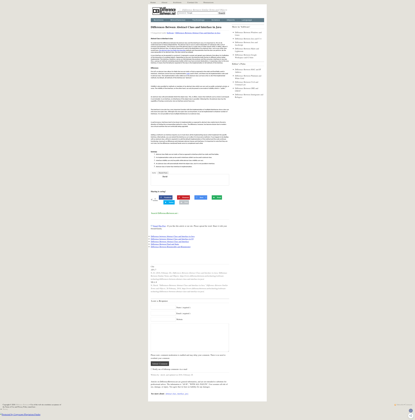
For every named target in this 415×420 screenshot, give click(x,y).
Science (215, 20)
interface (180, 393)
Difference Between (22, 404)
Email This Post (159, 226)
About (164, 2)
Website (179, 319)
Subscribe (400, 404)
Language (247, 20)
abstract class (171, 393)
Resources (209, 2)
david (165, 176)
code (188, 73)
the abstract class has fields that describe (172, 50)
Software (170, 32)
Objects (231, 20)
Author (154, 173)
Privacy (5, 409)
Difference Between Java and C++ (248, 38)
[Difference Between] (164, 15)
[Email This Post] (151, 226)
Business (159, 20)
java (186, 393)
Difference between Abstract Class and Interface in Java (173, 236)
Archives (177, 2)
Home (153, 2)
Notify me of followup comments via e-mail (170, 369)
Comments (408, 404)
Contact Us (192, 2)
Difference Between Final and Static (165, 244)
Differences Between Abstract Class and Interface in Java (197, 32)
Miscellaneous (177, 20)
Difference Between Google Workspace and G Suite (246, 56)
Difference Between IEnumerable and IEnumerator (171, 246)
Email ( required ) (183, 313)
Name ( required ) (183, 307)
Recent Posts (163, 173)
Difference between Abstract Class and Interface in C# (172, 239)
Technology (198, 20)
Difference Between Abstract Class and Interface (170, 241)
